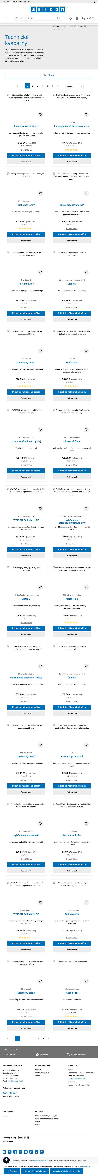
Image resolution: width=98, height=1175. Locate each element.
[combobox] (35, 18)
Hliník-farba (72, 362)
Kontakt (12, 1055)
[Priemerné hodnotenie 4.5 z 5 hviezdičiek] (72, 386)
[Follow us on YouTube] (26, 1152)
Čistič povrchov (26, 205)
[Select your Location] (94, 1)
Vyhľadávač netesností (26, 835)
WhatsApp (44, 1055)
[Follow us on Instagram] (10, 1152)
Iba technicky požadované (35, 1171)
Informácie (72, 1066)
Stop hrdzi (72, 993)
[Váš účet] (77, 18)
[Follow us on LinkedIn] (37, 1152)
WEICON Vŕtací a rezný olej (26, 441)
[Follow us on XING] (42, 1152)
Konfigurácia (12, 1171)
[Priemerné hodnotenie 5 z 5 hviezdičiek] (72, 150)
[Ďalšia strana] (52, 85)
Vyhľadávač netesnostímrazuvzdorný (71, 521)
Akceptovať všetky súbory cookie (66, 1171)
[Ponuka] (6, 18)
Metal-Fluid (72, 599)
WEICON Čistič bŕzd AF (26, 520)
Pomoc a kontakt (42, 1066)
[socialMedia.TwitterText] (21, 1152)
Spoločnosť (8, 1112)
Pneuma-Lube (26, 283)
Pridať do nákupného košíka (26, 156)
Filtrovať (50, 75)
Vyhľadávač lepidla (78, 1055)
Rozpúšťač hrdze (72, 835)
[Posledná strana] (57, 85)
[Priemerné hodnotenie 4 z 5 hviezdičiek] (26, 938)
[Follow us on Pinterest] (32, 1152)
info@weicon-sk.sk (15, 1081)
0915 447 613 (10, 1092)
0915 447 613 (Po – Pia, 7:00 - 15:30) (18, 2)
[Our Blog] (5, 1152)
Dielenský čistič (26, 362)
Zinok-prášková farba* (26, 126)
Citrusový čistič (72, 441)
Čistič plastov (71, 914)
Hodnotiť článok (26, 150)
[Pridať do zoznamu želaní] (40, 114)
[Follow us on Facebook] (16, 1152)
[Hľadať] (59, 18)
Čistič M (72, 283)
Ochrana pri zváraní (72, 756)
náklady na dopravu (40, 1161)
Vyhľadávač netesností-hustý (26, 677)
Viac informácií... (85, 1167)
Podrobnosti (26, 162)
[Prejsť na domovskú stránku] (49, 9)
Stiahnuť (39, 1112)
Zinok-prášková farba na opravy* (72, 126)
